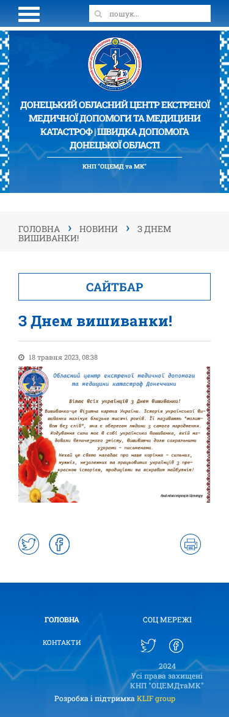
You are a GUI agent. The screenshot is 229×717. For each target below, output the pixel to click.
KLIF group (156, 698)
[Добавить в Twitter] (28, 544)
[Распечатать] (190, 544)
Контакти (62, 642)
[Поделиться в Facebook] (59, 544)
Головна (62, 619)
